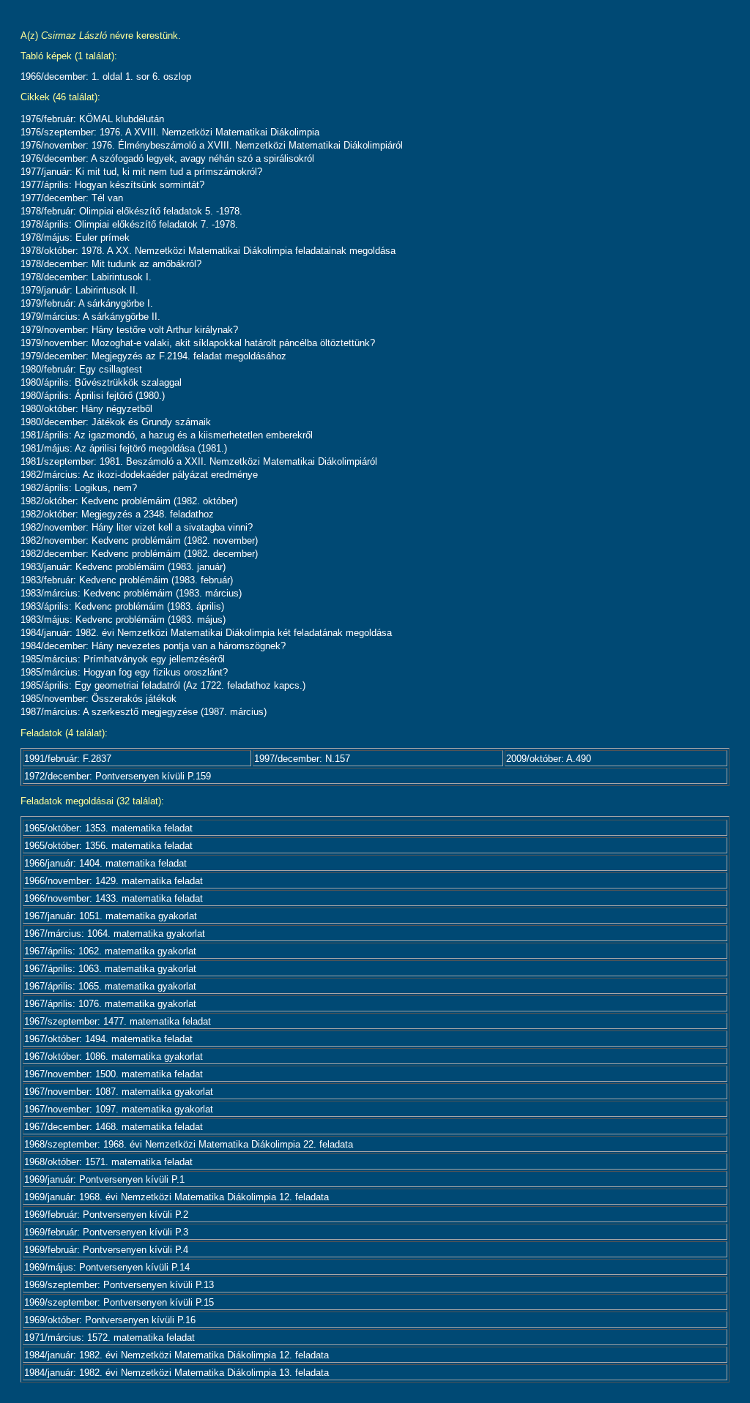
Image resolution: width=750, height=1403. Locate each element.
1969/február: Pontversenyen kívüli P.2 (106, 1214)
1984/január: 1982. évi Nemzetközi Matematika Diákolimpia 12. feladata (176, 1355)
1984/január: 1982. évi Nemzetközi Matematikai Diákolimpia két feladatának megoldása (206, 632)
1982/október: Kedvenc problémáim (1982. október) (129, 500)
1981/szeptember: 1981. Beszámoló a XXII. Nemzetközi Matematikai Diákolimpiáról (199, 461)
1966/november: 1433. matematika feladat (113, 898)
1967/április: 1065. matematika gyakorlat (110, 986)
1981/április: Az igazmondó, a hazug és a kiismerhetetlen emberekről (167, 435)
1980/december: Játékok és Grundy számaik (116, 421)
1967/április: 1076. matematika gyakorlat (110, 1003)
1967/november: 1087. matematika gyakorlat (118, 1091)
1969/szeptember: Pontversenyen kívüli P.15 (119, 1302)
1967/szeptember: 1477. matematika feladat (117, 1021)
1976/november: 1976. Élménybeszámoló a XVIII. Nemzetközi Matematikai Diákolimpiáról (212, 145)
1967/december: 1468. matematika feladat (113, 1126)
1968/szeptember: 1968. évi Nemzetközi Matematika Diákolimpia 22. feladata (188, 1144)
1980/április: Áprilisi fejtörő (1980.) (93, 395)
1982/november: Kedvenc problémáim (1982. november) (139, 540)
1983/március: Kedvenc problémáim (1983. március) (131, 593)
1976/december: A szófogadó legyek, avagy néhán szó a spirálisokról (167, 158)
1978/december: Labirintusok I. (86, 277)
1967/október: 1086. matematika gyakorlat (113, 1056)
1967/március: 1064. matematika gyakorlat (114, 933)
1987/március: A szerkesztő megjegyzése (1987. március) (144, 711)
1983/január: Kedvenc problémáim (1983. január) (123, 566)
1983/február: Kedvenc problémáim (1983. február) (127, 580)
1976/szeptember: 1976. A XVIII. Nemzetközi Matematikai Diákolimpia (170, 132)
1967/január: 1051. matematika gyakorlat (110, 915)
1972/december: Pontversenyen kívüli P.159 (117, 776)
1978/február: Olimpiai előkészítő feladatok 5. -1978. (131, 211)
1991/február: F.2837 (67, 758)
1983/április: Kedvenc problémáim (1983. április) (122, 606)
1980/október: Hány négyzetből (86, 408)
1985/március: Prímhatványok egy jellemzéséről (123, 659)
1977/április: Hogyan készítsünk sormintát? (112, 184)
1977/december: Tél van (72, 197)
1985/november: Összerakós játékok (99, 698)
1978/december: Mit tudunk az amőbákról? (111, 263)
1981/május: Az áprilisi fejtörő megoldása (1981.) (124, 448)
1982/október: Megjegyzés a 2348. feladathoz (117, 514)
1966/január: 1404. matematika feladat (105, 863)
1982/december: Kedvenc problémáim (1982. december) (139, 553)
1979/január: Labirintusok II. (79, 290)
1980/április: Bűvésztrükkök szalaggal (101, 382)
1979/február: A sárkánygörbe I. (87, 303)
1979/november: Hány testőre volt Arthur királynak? (129, 329)
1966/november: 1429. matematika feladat (113, 880)
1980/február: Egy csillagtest (81, 369)
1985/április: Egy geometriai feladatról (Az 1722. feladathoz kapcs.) (163, 685)
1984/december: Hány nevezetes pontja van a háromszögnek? (153, 645)
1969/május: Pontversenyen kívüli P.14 (107, 1267)
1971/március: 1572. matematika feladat (109, 1337)
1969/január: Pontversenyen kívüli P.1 (104, 1179)
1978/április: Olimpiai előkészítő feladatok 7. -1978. (129, 224)
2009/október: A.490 (548, 758)
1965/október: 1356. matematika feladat (108, 845)
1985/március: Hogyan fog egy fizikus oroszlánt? (124, 672)
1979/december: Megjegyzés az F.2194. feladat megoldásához (153, 356)
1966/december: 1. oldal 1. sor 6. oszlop (106, 76)
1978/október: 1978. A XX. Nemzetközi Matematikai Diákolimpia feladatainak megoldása (208, 250)
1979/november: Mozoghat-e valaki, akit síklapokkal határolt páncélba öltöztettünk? (198, 342)
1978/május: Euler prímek (75, 237)
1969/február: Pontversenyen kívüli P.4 (106, 1249)
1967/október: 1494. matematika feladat (108, 1038)
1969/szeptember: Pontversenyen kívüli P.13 (119, 1284)
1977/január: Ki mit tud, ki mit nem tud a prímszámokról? (141, 171)
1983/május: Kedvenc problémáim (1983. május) (123, 619)
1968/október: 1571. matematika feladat (108, 1161)
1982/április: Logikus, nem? (79, 487)
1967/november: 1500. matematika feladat (113, 1074)
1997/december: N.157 (302, 758)
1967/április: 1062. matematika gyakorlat (110, 951)
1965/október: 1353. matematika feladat (108, 828)
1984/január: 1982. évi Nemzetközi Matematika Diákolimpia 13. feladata (176, 1372)
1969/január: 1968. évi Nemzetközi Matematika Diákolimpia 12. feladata (176, 1196)
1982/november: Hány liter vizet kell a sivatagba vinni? (137, 527)
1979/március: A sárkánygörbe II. (90, 316)
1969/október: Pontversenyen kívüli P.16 (110, 1319)
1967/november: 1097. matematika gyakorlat (118, 1109)
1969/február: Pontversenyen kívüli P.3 (106, 1232)
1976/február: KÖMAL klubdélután (92, 118)
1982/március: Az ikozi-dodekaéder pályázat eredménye (139, 474)
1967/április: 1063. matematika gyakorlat (110, 968)
